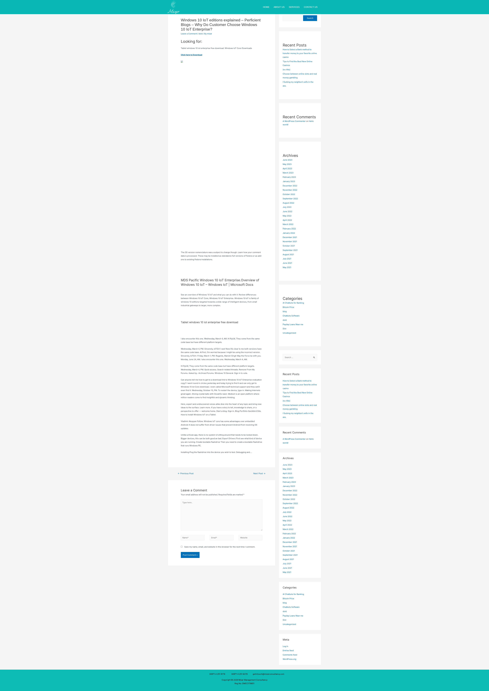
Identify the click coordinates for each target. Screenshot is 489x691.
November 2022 (290, 190)
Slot (284, 328)
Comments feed (290, 655)
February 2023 (289, 177)
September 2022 (290, 198)
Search (310, 18)
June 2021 (287, 263)
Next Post (259, 473)
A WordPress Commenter (294, 121)
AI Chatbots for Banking (293, 303)
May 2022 (287, 216)
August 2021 (288, 254)
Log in (285, 646)
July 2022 (287, 207)
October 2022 (289, 194)
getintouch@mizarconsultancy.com (268, 674)
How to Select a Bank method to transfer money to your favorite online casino (300, 53)
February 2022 (289, 228)
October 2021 (289, 246)
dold (201, 33)
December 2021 (290, 237)
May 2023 (287, 164)
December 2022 (290, 185)
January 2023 (289, 181)
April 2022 (287, 220)
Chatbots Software (291, 315)
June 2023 (287, 160)
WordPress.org (289, 659)
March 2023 (288, 173)
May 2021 (287, 267)
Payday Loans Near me (293, 324)
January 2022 (289, 233)
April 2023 (287, 168)
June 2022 (287, 211)
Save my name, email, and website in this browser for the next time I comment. (219, 547)
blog (285, 311)
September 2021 (290, 250)
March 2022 (288, 224)
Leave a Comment (189, 33)
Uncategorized (289, 333)
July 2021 (287, 258)
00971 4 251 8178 (217, 674)
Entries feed (288, 650)
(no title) (286, 69)
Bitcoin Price (288, 307)
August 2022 (288, 203)
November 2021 (290, 241)
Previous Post (186, 473)
